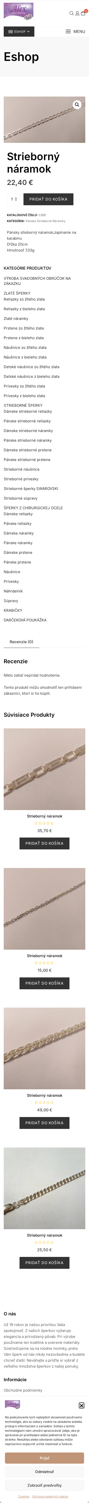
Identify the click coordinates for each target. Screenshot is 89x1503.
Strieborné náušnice (22, 469)
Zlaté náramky (16, 318)
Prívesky (11, 581)
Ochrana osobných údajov (50, 1496)
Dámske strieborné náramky (28, 430)
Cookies (23, 1496)
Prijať (44, 1458)
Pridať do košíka (48, 199)
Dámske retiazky (18, 513)
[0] (83, 13)
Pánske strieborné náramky (46, 221)
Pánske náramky (18, 542)
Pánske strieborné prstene (27, 459)
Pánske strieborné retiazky (27, 421)
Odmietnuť (44, 1471)
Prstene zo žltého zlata (24, 328)
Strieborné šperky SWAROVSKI (31, 488)
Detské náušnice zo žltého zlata (31, 366)
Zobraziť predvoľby (44, 1485)
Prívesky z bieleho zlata (24, 395)
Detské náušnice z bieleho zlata (31, 376)
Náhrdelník (13, 591)
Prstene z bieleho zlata (24, 337)
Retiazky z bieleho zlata (24, 308)
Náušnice (12, 571)
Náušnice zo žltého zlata (25, 347)
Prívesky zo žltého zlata (24, 386)
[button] (81, 1405)
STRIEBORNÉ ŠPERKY (23, 405)
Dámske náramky (19, 533)
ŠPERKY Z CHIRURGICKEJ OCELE (33, 508)
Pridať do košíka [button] (44, 843)
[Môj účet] (77, 13)
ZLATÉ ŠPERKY (17, 293)
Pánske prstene (17, 562)
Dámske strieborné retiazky (28, 411)
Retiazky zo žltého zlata (24, 299)
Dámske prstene (18, 552)
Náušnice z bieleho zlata (25, 357)
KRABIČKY (13, 610)
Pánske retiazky (17, 523)
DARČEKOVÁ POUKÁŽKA (25, 620)
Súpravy (11, 600)
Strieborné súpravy (20, 498)
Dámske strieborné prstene (28, 450)
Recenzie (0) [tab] (21, 641)
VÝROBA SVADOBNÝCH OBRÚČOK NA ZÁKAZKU (37, 281)
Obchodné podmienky (23, 1390)
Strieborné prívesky (21, 479)
